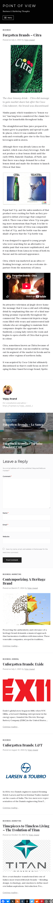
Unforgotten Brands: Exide (23, 664)
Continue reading (11, 645)
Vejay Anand (29, 40)
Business (7, 30)
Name (6, 513)
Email (5, 525)
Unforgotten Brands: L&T (22, 745)
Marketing (16, 574)
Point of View (19, 6)
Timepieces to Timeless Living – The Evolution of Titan (26, 828)
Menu (10, 18)
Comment (7, 476)
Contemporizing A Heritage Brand (24, 581)
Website (6, 536)
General (15, 659)
